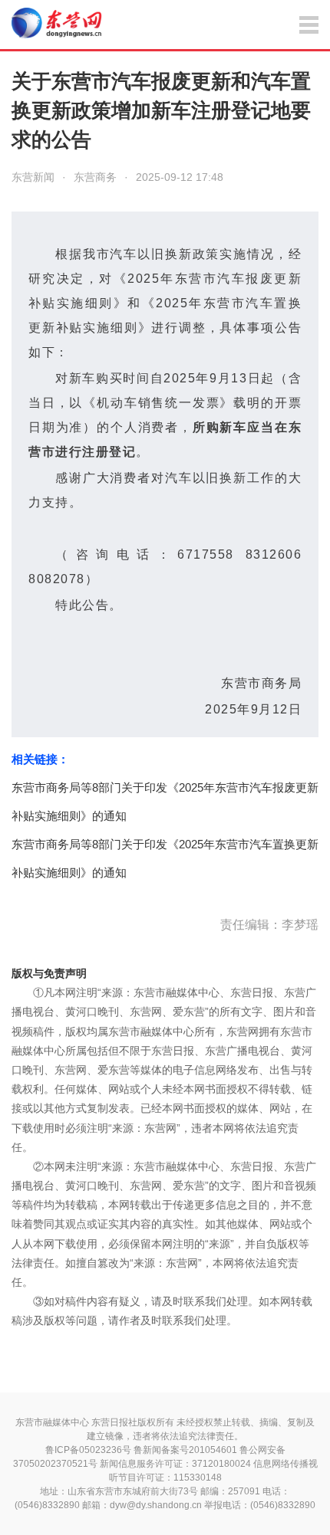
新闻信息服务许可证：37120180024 (175, 1463)
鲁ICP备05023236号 (88, 1450)
